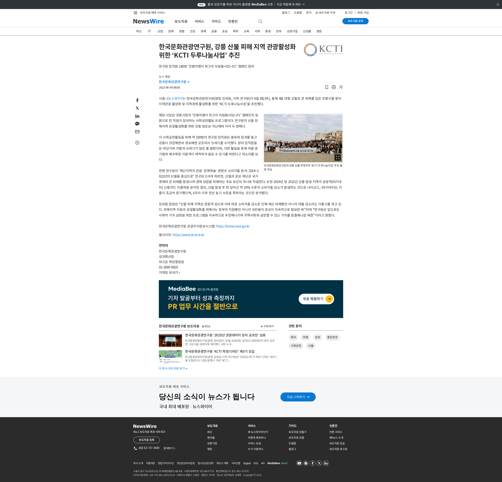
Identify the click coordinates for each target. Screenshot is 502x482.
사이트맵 (235, 463)
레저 (235, 31)
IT (149, 31)
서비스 (199, 21)
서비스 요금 (254, 443)
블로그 (286, 12)
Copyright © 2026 (252, 475)
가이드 (216, 21)
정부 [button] (317, 337)
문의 (308, 12)
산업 (160, 31)
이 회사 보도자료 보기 (173, 368)
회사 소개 (138, 463)
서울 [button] (310, 346)
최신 (138, 31)
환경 (268, 31)
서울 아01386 (155, 475)
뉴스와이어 (176, 98)
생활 (181, 31)
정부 (278, 31)
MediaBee (273, 463)
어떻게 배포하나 (257, 437)
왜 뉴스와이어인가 (258, 432)
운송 (224, 31)
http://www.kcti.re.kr (188, 235)
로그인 (349, 12)
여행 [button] (305, 337)
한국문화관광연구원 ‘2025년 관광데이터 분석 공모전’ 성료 (225, 335)
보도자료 (181, 21)
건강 (192, 31)
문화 (171, 31)
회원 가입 (363, 12)
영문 (319, 31)
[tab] (226, 425)
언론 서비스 (335, 432)
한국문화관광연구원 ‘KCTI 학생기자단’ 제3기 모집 (220, 351)
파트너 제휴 (222, 463)
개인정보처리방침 (186, 463)
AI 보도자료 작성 (325, 12)
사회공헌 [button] (296, 346)
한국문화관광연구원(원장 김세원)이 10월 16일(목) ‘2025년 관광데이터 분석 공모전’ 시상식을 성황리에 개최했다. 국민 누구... (230, 342)
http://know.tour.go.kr (233, 226)
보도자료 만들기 (297, 432)
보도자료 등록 (355, 21)
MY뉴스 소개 (336, 437)
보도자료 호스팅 (338, 449)
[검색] (260, 21)
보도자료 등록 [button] (146, 440)
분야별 (211, 437)
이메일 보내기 (169, 272)
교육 (246, 31)
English (247, 463)
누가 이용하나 (255, 449)
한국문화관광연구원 (174, 82)
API (263, 463)
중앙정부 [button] (332, 337)
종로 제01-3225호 (240, 471)
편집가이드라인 (166, 463)
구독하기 (268, 326)
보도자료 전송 (337, 443)
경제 (203, 31)
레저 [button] (293, 337)
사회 (257, 31)
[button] (326, 87)
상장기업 (292, 31)
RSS (207, 326)
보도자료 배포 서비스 (152, 12)
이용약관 (150, 463)
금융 (214, 31)
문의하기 (169, 448)
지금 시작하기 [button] (296, 397)
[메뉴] (136, 12)
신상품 (307, 31)
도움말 (298, 12)
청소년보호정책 (206, 463)
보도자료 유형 (296, 437)
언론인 (233, 21)
